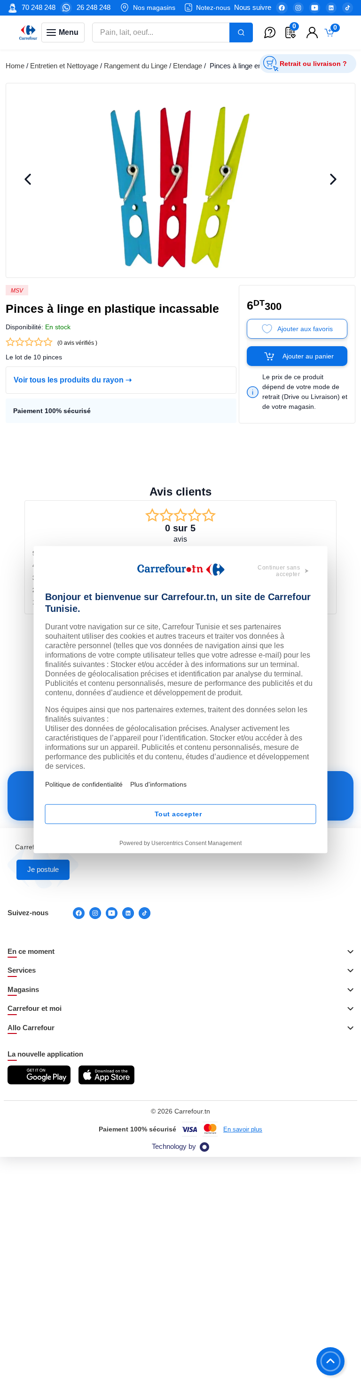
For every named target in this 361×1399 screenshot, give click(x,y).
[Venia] (28, 32)
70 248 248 (38, 7)
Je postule (43, 869)
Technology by (174, 1146)
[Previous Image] (27, 180)
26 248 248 (93, 7)
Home (15, 66)
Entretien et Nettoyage (64, 66)
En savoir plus (242, 1129)
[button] (180, 952)
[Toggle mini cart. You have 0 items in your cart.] (331, 33)
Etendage (187, 66)
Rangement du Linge (135, 66)
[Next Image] (333, 180)
